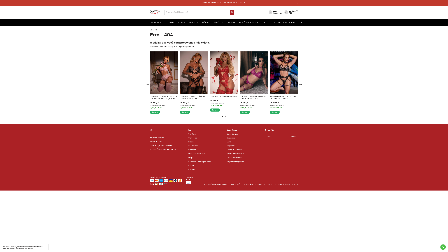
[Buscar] (232, 12)
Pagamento (231, 146)
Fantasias (231, 22)
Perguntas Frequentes (235, 162)
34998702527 (156, 142)
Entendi (30, 248)
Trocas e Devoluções (235, 158)
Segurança (231, 138)
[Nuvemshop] (212, 185)
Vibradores (193, 22)
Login (275, 11)
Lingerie (266, 22)
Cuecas (191, 166)
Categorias (154, 22)
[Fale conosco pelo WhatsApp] (443, 247)
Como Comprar (232, 134)
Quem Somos (232, 130)
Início (172, 22)
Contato (191, 170)
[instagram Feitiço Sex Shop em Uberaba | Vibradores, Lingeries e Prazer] (151, 130)
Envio (229, 142)
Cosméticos (218, 22)
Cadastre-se (277, 13)
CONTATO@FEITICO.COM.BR (161, 146)
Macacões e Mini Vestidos (249, 22)
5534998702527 (157, 138)
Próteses (205, 22)
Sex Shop (181, 22)
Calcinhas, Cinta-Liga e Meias (284, 22)
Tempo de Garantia (234, 150)
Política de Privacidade (236, 154)
